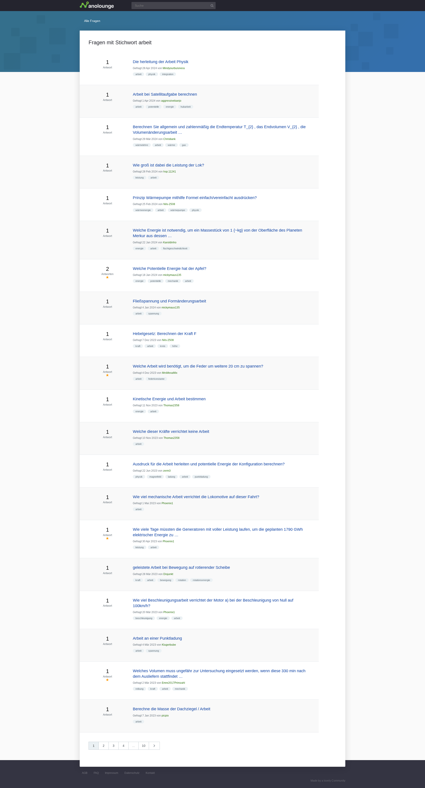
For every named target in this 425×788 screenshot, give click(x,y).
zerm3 (167, 470)
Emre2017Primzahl (173, 682)
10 (143, 745)
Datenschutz (131, 772)
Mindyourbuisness (174, 68)
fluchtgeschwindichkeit (175, 248)
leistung (139, 177)
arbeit (138, 74)
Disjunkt (168, 574)
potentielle (153, 106)
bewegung (165, 580)
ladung (171, 476)
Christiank (169, 139)
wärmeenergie (143, 210)
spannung (153, 313)
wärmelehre (141, 145)
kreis (162, 346)
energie (170, 106)
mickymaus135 (172, 275)
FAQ (96, 772)
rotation (182, 580)
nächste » (156, 747)
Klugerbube (169, 644)
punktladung (201, 476)
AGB (84, 772)
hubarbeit (186, 106)
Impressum (111, 772)
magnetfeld (155, 476)
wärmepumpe (177, 210)
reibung (139, 688)
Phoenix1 (167, 503)
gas (184, 145)
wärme (171, 145)
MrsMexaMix (169, 372)
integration (167, 74)
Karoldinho (169, 242)
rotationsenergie (201, 580)
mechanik (173, 281)
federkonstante (156, 379)
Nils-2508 (169, 204)
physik (151, 74)
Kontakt (150, 772)
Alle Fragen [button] (92, 21)
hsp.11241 (169, 171)
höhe (175, 346)
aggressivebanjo (171, 100)
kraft (137, 346)
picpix (165, 715)
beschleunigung (143, 618)
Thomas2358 (171, 405)
